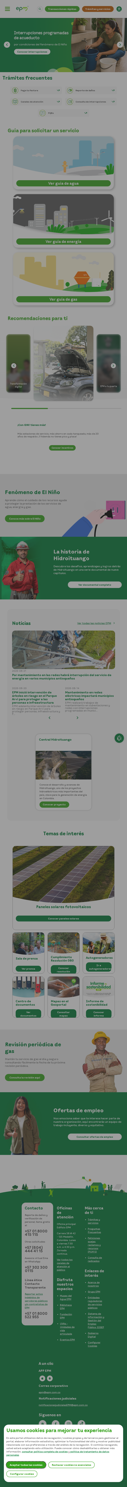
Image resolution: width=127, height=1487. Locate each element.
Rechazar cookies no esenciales (71, 1464)
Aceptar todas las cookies (26, 1464)
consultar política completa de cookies (45, 1451)
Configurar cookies (22, 1473)
